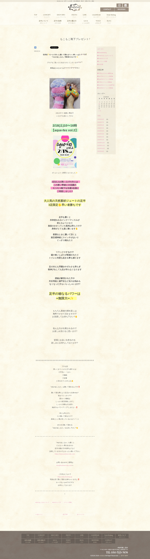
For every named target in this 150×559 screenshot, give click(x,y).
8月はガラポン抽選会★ (106, 73)
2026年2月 (100, 137)
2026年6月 (100, 125)
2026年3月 (100, 134)
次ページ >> (80, 514)
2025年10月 (101, 148)
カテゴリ (100, 49)
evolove (102, 555)
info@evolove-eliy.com (64, 465)
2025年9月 (100, 151)
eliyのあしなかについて (106, 55)
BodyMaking (103, 52)
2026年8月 (100, 119)
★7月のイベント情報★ (106, 76)
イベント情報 (103, 61)
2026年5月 (100, 128)
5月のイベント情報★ (105, 82)
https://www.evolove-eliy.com (65, 454)
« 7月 (99, 110)
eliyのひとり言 (103, 58)
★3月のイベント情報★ (106, 88)
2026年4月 (100, 131)
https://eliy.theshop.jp (65, 477)
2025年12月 (101, 142)
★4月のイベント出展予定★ (107, 85)
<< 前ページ (38, 514)
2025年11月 (101, 145)
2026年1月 (100, 139)
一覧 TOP (65, 514)
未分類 (101, 64)
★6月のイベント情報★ (106, 79)
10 (99, 103)
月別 (98, 116)
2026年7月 (100, 122)
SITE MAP (124, 555)
